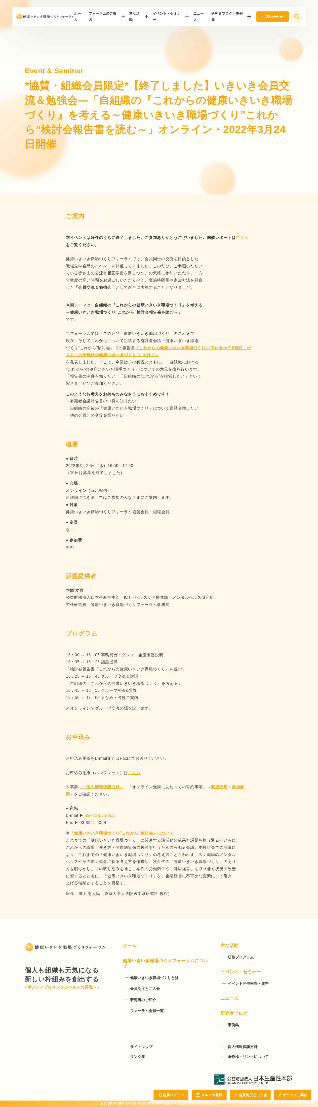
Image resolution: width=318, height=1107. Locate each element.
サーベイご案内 (295, 1095)
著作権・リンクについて (248, 1056)
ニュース (229, 998)
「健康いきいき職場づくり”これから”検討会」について (122, 833)
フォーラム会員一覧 (147, 1011)
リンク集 (137, 1056)
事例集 (233, 1025)
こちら (242, 237)
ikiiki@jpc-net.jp (100, 815)
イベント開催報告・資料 (248, 983)
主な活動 (134, 16)
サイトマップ (141, 1046)
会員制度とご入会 (253, 1095)
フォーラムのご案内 (103, 16)
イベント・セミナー (167, 16)
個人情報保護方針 (243, 1046)
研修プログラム (241, 957)
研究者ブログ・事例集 (227, 16)
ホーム (129, 945)
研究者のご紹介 (143, 1000)
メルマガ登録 (211, 1095)
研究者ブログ (234, 1013)
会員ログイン (173, 1095)
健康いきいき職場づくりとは (154, 978)
